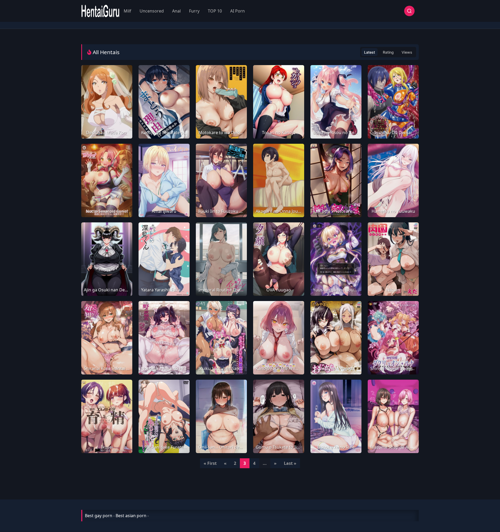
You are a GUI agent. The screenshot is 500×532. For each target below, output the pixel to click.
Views (407, 52)
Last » (290, 463)
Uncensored (152, 11)
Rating (388, 52)
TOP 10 (215, 11)
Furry (194, 11)
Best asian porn (131, 515)
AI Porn (237, 11)
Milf (127, 11)
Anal (176, 11)
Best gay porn (98, 515)
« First (210, 463)
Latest (369, 52)
